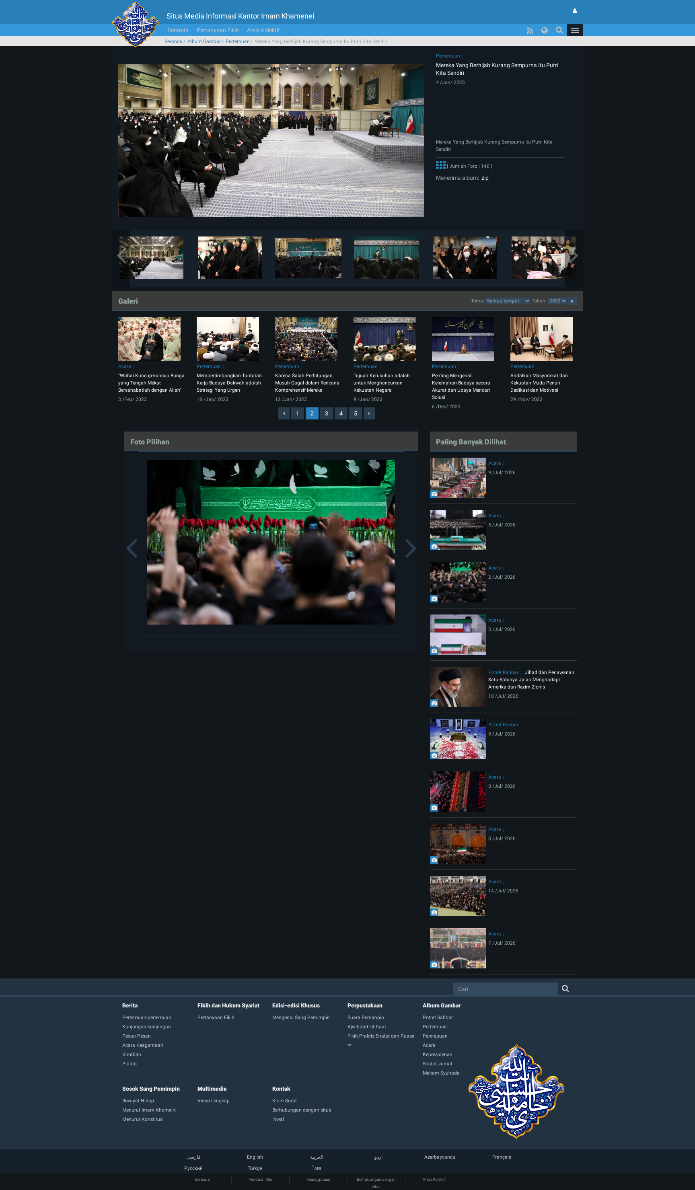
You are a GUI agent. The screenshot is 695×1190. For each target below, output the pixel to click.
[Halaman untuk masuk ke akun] (575, 11)
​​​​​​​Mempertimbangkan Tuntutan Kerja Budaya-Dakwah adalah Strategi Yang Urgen (229, 383)
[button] (575, 30)
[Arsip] (385, 1045)
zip (484, 178)
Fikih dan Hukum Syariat (228, 1005)
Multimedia (211, 1088)
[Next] (369, 413)
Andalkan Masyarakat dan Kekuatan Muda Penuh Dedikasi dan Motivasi (539, 383)
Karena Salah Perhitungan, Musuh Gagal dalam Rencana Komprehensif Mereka (307, 383)
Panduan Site (260, 1179)
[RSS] (530, 30)
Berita (130, 1005)
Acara (124, 366)
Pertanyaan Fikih (218, 30)
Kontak (281, 1088)
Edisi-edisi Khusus (296, 1005)
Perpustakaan (365, 1005)
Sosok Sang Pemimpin (151, 1088)
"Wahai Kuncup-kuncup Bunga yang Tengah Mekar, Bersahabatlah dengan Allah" (151, 383)
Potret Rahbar (503, 672)
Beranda (178, 30)
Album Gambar (204, 41)
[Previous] (284, 413)
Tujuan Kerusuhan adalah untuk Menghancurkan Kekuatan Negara (382, 383)
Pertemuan (238, 41)
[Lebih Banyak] (441, 166)
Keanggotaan (318, 1179)
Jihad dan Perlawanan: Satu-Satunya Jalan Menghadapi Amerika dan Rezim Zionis (532, 680)
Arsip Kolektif (263, 30)
